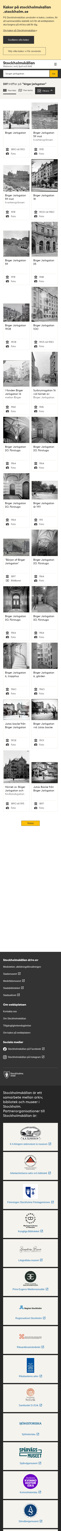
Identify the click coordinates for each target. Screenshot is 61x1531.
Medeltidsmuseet (12, 981)
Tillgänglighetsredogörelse (17, 1025)
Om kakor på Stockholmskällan (19, 30)
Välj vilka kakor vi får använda (24, 51)
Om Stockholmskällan (14, 1018)
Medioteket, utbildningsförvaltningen (22, 967)
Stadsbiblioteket (11, 988)
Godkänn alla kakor (18, 39)
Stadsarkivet (9, 995)
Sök (53, 73)
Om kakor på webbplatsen (16, 1032)
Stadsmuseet (10, 974)
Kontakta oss (10, 1011)
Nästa (30, 823)
